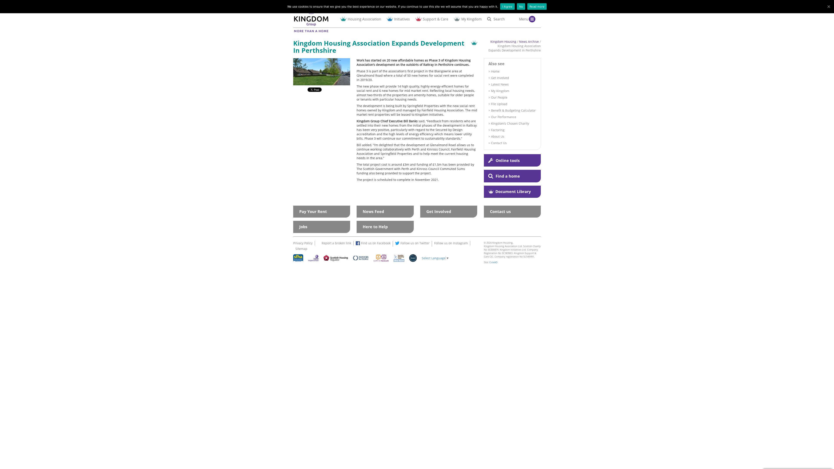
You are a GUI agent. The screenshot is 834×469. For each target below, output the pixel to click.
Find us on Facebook (376, 243)
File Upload (499, 104)
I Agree (507, 6)
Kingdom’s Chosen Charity (510, 123)
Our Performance (503, 117)
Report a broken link (336, 243)
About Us (497, 136)
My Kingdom (471, 19)
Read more (537, 6)
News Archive (529, 42)
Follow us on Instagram (451, 243)
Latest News (500, 84)
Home (495, 71)
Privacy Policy (303, 243)
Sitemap (301, 249)
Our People (499, 97)
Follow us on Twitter (415, 243)
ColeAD (493, 262)
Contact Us (499, 143)
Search (499, 19)
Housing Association (364, 19)
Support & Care (435, 19)
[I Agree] (828, 6)
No (521, 6)
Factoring (498, 130)
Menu (523, 19)
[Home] (315, 19)
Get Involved (500, 78)
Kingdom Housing (503, 42)
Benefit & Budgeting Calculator (513, 110)
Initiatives (402, 19)
